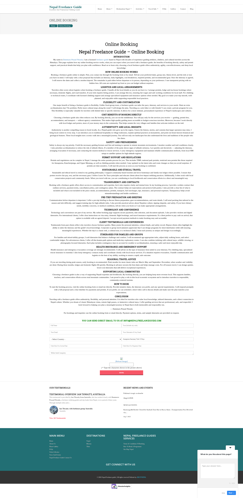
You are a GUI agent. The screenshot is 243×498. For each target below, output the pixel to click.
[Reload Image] (121, 361)
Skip (223, 493)
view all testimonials (57, 418)
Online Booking (64, 26)
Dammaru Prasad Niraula (73, 60)
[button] (109, 9)
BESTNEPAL (141, 477)
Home (53, 26)
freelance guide (102, 60)
